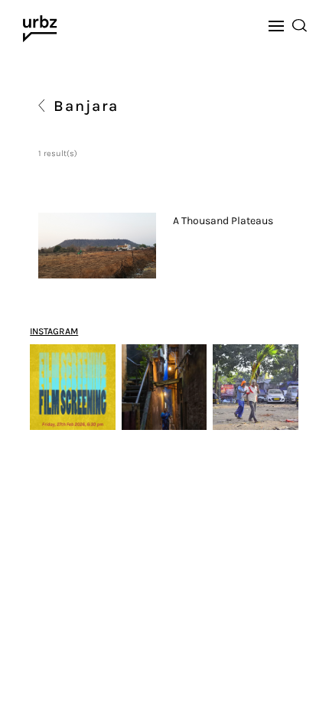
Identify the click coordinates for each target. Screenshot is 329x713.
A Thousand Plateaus (223, 220)
